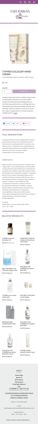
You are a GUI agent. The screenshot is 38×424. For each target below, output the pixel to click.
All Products (19, 380)
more (15, 113)
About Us (19, 377)
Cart (19, 386)
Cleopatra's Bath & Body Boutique (20, 420)
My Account (19, 382)
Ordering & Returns (19, 384)
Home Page (19, 375)
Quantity (4, 88)
